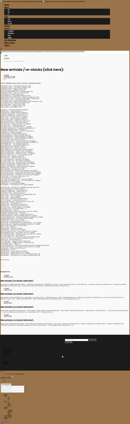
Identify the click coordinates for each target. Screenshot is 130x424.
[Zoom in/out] (1, 421)
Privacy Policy (7, 350)
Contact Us (6, 352)
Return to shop (19, 374)
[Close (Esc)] (6, 421)
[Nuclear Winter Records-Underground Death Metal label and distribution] (43, 1)
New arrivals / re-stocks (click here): (17, 280)
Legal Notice (6, 348)
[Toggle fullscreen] (3, 421)
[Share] (5, 421)
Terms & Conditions (8, 351)
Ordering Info (6, 354)
